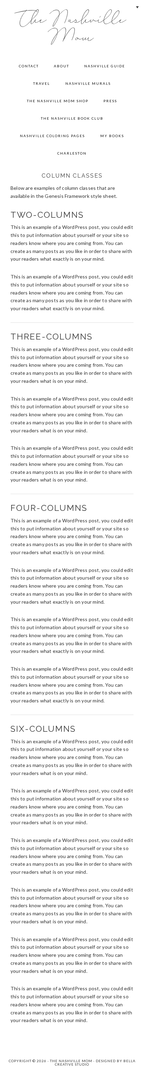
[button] (137, 7)
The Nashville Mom (72, 28)
